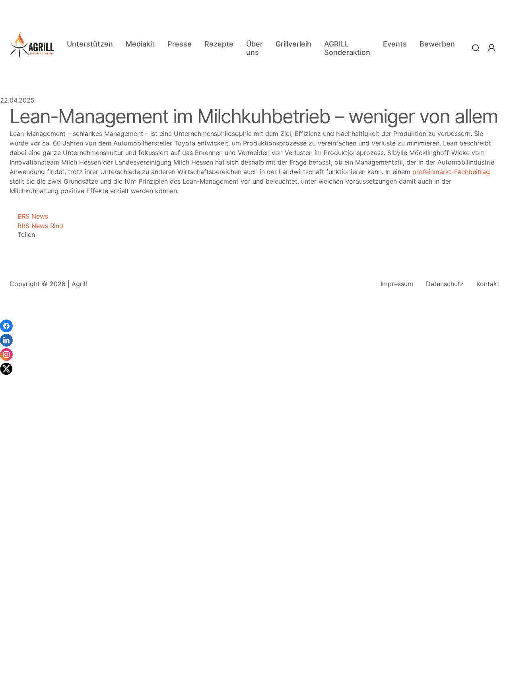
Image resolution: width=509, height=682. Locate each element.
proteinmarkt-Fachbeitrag (451, 172)
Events (395, 44)
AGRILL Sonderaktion (347, 48)
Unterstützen (90, 44)
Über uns (254, 48)
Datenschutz (445, 284)
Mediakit (140, 44)
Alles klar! (7, 658)
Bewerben (437, 44)
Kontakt (487, 284)
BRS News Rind (36, 226)
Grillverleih (293, 44)
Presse (179, 44)
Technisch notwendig (16, 555)
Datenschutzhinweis (30, 678)
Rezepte (218, 44)
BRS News (29, 216)
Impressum (397, 284)
